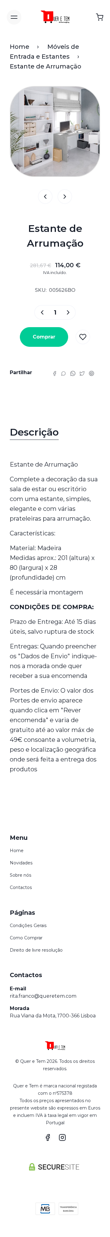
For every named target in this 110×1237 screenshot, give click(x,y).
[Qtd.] (40, 312)
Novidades (21, 862)
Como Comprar (26, 937)
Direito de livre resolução (36, 950)
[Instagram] (62, 1137)
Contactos (21, 887)
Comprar (44, 337)
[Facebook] (54, 373)
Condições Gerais (28, 925)
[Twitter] (82, 373)
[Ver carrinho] (99, 17)
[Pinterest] (91, 373)
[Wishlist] (82, 337)
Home (19, 46)
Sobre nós (20, 875)
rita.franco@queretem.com (43, 996)
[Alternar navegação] (14, 17)
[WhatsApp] (73, 373)
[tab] (55, 433)
